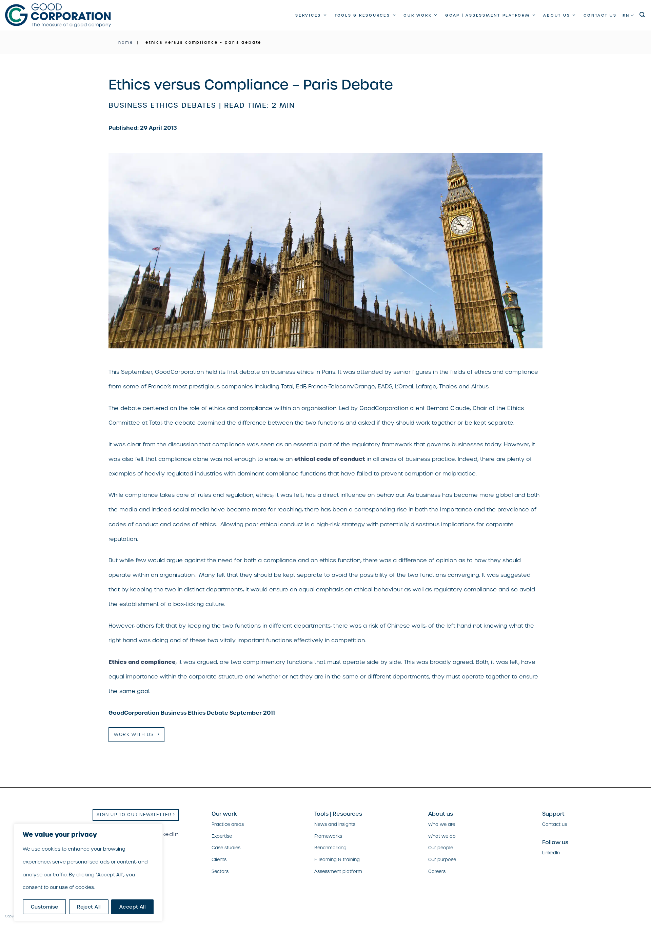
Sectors (220, 871)
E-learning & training (337, 859)
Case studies (226, 848)
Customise (44, 907)
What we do (442, 836)
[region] (88, 872)
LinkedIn (166, 834)
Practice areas (228, 824)
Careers (437, 871)
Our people (440, 848)
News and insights (334, 824)
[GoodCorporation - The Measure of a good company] (58, 15)
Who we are (441, 824)
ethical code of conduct (329, 459)
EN (626, 15)
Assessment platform (338, 871)
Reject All (88, 907)
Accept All (132, 907)
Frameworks (328, 836)
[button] (642, 14)
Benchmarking (330, 848)
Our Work (417, 15)
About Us (556, 15)
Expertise (222, 836)
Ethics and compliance (142, 662)
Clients (219, 859)
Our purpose (442, 859)
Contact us (600, 15)
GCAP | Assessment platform (487, 15)
